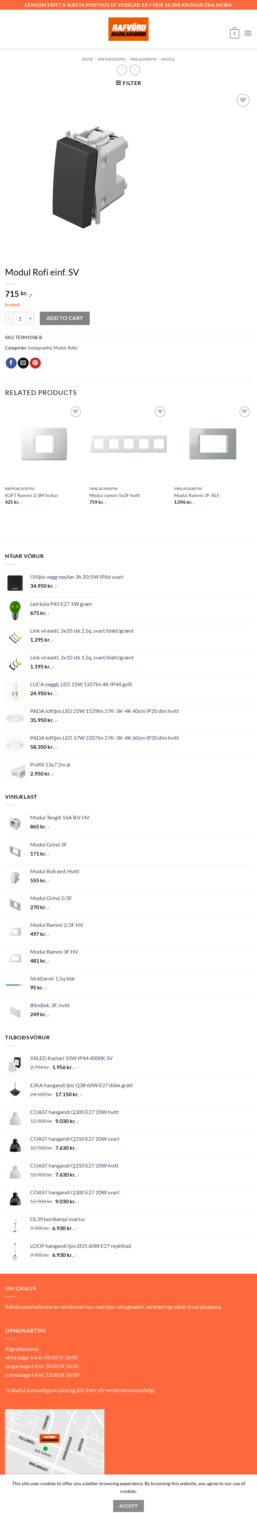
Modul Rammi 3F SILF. (197, 495)
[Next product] (122, 70)
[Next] (252, 460)
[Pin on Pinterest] (35, 363)
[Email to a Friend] (23, 363)
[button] (234, 33)
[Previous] (5, 460)
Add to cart (65, 318)
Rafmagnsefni (111, 59)
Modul (168, 59)
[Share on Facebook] (11, 363)
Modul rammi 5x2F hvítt (114, 495)
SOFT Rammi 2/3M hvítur (31, 495)
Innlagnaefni (143, 59)
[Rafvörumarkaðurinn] (128, 29)
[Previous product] (135, 70)
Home (87, 59)
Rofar (73, 347)
